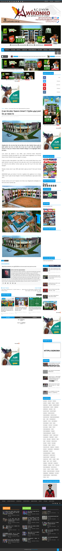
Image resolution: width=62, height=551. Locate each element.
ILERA (56, 437)
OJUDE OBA (50, 463)
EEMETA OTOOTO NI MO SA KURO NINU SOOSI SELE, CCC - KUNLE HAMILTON (54, 385)
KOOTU (51, 451)
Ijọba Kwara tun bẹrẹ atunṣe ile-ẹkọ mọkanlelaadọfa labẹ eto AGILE (35, 309)
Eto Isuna (46, 427)
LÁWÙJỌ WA (24, 49)
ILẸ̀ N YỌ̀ (49, 511)
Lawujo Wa (53, 457)
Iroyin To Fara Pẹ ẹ (6, 294)
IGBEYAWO (51, 437)
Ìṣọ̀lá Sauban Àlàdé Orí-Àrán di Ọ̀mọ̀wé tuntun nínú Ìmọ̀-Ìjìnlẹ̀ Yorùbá (13, 512)
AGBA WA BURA (46, 407)
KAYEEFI (45, 403)
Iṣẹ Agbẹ (45, 445)
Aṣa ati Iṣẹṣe (53, 411)
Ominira (45, 465)
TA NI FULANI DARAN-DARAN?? (53, 537)
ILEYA (45, 439)
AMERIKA (56, 407)
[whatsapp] (58, 503)
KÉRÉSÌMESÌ (56, 449)
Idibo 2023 (55, 435)
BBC (44, 419)
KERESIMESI (50, 449)
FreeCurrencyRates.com (47, 206)
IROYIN (54, 401)
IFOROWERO (46, 437)
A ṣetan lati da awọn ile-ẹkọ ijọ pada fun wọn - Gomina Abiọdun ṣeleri (21, 309)
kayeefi (57, 447)
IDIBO (51, 435)
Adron (50, 405)
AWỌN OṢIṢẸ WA (34, 501)
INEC (58, 439)
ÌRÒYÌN (18, 49)
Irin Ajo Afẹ (54, 441)
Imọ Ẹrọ (48, 439)
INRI (44, 441)
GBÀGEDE (46, 1)
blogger (8, 317)
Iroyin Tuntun (26, 501)
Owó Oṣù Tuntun (50, 471)
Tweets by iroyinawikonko (48, 260)
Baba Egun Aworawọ (54, 417)
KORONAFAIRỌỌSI (47, 453)
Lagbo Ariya (46, 455)
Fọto (52, 429)
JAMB (49, 445)
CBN (47, 419)
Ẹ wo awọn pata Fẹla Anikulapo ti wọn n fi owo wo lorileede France (13, 520)
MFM (58, 459)
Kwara (49, 403)
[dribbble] (20, 1)
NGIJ (48, 461)
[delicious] (22, 1)
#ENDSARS (46, 405)
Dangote (45, 421)
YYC (48, 477)
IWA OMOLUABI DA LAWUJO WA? (53, 516)
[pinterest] (16, 1)
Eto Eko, (17, 116)
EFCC (49, 421)
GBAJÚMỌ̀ (52, 265)
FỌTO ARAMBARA (47, 431)
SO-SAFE (57, 473)
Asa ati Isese (46, 411)
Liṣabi (54, 459)
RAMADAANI (51, 473)
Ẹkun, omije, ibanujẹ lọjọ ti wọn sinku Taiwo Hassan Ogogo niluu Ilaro (17, 56)
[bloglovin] (18, 1)
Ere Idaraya (54, 421)
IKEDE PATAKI (51, 501)
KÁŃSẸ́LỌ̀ (45, 49)
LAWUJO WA (46, 459)
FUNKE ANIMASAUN (47, 433)
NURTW (54, 461)
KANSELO (52, 447)
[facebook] (8, 1)
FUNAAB (52, 431)
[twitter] (10, 1)
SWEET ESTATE (54, 475)
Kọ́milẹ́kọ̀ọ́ (46, 451)
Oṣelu (53, 403)
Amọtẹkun (46, 409)
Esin (51, 423)
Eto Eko (6, 108)
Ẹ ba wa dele (18, 501)
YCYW (45, 477)
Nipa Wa (3, 501)
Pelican (57, 471)
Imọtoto (53, 439)
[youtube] (14, 1)
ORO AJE (57, 465)
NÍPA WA (51, 1)
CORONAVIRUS (52, 419)
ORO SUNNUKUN (47, 467)
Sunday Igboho (47, 475)
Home (3, 108)
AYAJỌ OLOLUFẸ (51, 413)
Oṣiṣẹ (57, 403)
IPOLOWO (48, 441)
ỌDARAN (45, 463)
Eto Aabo (45, 425)
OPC (53, 465)
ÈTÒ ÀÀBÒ (40, 49)
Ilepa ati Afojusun (11, 501)
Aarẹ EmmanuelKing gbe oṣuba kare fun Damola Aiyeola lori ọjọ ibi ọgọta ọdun (54, 277)
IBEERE (53, 433)
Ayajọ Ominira (46, 415)
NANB (45, 461)
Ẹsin (54, 423)
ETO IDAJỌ (55, 425)
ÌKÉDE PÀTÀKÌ (52, 49)
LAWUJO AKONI (46, 457)
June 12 (53, 445)
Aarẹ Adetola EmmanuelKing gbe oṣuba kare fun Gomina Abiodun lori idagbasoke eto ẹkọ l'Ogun (7, 309)
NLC (51, 461)
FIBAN (50, 427)
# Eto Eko (6, 260)
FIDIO (54, 427)
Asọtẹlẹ (45, 413)
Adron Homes (56, 405)
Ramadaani (46, 473)
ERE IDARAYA (46, 423)
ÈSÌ (57, 265)
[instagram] (12, 1)
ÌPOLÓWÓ (13, 49)
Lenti (50, 459)
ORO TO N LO (53, 467)
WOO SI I (39, 294)
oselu (45, 469)
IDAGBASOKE (46, 435)
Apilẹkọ (45, 401)
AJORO (52, 407)
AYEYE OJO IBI (38, 56)
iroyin (45, 443)
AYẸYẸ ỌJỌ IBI (46, 417)
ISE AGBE (53, 443)
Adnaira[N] (16, 81)
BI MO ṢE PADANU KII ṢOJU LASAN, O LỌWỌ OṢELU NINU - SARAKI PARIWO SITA (54, 364)
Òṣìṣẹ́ (45, 471)
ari (54, 409)
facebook (35, 317)
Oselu (48, 469)
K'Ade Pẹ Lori (46, 447)
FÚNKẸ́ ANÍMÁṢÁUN (32, 49)
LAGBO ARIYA (52, 455)
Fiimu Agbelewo (47, 429)
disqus (21, 317)
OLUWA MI (56, 463)
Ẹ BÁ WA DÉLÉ (57, 1)
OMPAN (49, 465)
